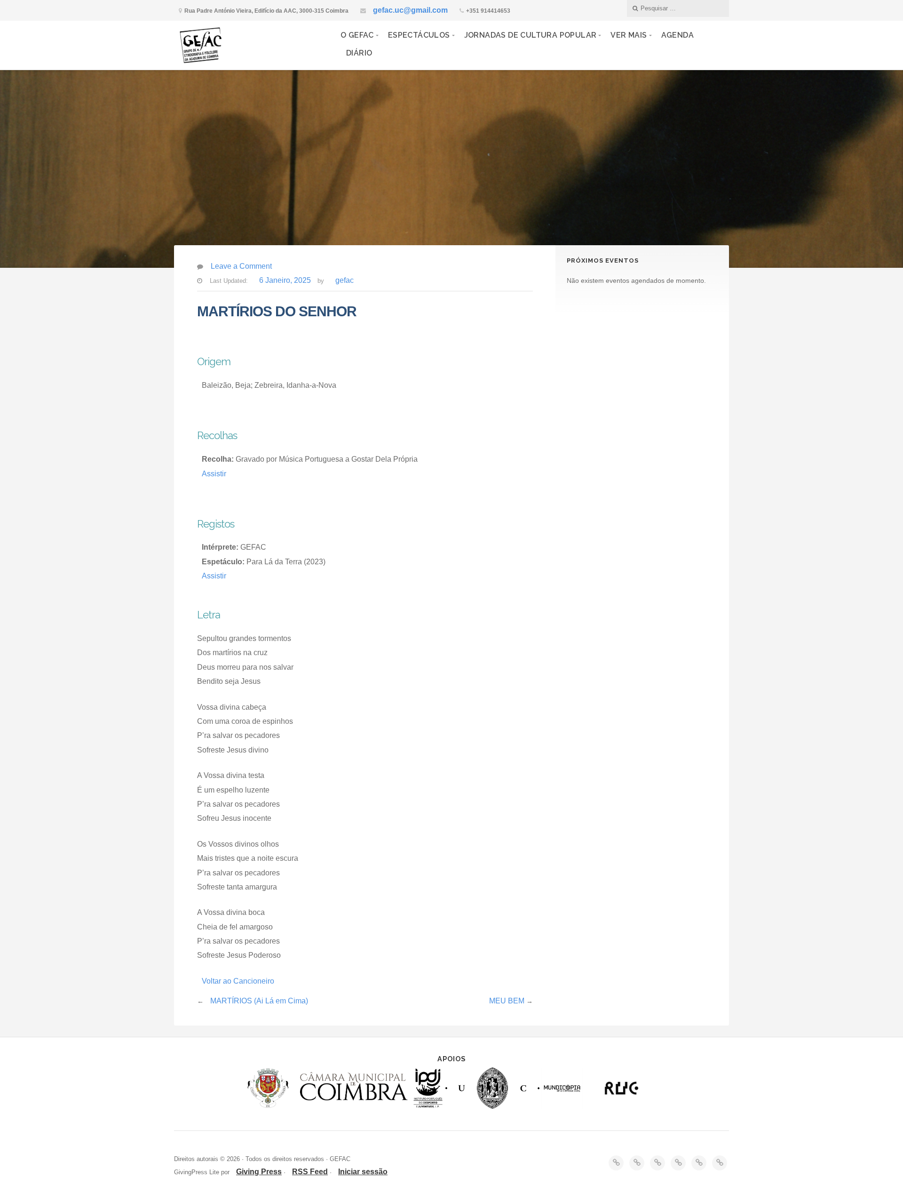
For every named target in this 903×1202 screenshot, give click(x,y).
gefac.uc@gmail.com (410, 10)
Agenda (677, 35)
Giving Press (259, 1172)
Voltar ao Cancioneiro (238, 981)
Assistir (214, 474)
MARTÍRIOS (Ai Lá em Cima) (259, 1001)
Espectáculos (419, 35)
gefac (344, 280)
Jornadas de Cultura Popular (530, 35)
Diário (359, 52)
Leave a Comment (241, 266)
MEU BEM (506, 1001)
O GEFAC (357, 35)
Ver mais (628, 35)
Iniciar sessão (363, 1172)
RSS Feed (310, 1172)
